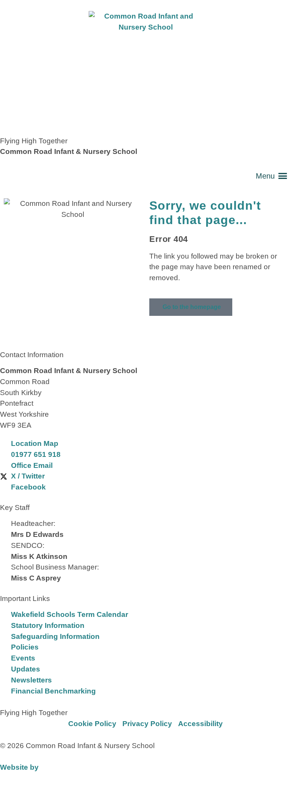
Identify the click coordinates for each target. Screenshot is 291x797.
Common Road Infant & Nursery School (68, 151)
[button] (265, 176)
